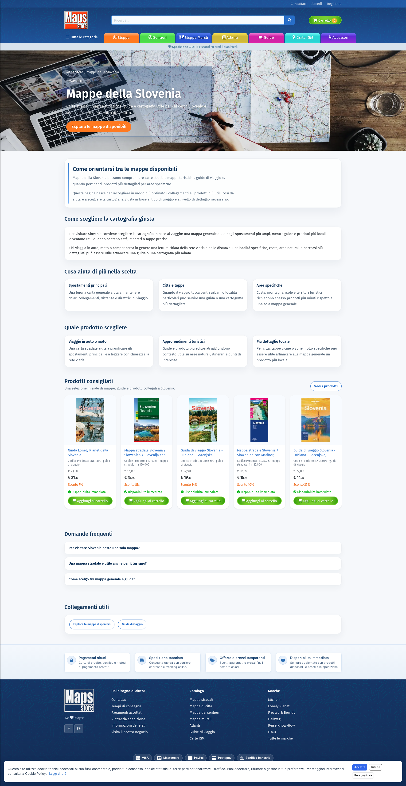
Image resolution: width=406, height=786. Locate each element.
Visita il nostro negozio (129, 732)
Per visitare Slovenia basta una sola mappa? (104, 548)
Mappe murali (200, 719)
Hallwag (274, 719)
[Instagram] (78, 728)
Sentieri (159, 37)
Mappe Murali (196, 37)
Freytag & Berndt (281, 712)
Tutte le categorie (83, 37)
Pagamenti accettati (126, 712)
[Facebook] (68, 728)
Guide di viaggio (132, 624)
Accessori (340, 37)
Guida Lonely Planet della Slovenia (88, 452)
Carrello (326, 20)
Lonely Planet (278, 706)
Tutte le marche (280, 738)
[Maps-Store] (76, 20)
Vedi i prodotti (326, 386)
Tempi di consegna (126, 706)
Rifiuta (375, 767)
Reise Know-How (281, 725)
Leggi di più (57, 774)
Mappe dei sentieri (204, 712)
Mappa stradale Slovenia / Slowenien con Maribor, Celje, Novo (257, 453)
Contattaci (119, 699)
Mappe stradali (201, 699)
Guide (268, 37)
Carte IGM (304, 37)
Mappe (123, 37)
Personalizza (363, 775)
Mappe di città (201, 706)
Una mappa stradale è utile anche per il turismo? (108, 563)
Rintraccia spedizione (128, 719)
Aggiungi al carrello (92, 501)
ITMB (272, 732)
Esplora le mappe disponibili (98, 126)
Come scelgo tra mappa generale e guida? (102, 579)
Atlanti (232, 37)
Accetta (359, 767)
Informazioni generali (128, 725)
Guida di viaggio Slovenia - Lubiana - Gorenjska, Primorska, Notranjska (202, 453)
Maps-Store (74, 72)
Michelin (274, 699)
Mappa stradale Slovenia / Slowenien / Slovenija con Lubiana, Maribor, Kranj (145, 453)
